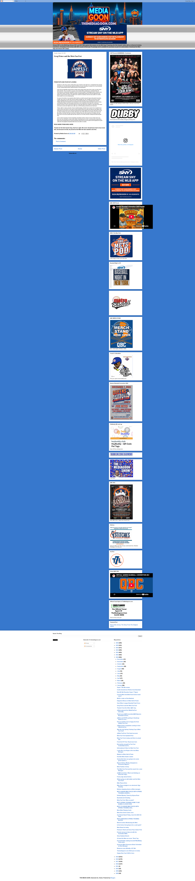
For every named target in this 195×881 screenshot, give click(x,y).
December (120, 659)
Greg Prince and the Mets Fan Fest (127, 705)
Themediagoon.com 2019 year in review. (128, 850)
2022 (117, 652)
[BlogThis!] (83, 133)
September (120, 666)
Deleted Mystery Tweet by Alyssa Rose (128, 795)
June (118, 673)
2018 (117, 859)
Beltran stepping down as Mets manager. (128, 789)
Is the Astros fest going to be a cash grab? (129, 825)
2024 (117, 647)
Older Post (101, 149)
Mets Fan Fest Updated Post (125, 735)
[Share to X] (85, 133)
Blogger (113, 877)
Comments (88, 646)
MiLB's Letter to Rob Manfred (125, 698)
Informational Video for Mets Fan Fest (128, 748)
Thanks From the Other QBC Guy (126, 708)
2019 (117, 856)
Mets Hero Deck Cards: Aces (125, 812)
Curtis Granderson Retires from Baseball (128, 689)
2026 (117, 643)
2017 (117, 861)
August (119, 668)
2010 (117, 868)
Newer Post (58, 149)
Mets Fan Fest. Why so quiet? (125, 800)
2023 (117, 650)
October (119, 664)
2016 (117, 864)
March (119, 680)
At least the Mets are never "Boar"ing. (128, 838)
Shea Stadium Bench (123, 836)
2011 (117, 866)
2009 (117, 871)
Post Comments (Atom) (83, 153)
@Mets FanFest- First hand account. (127, 733)
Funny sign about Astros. (124, 776)
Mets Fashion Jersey (123, 766)
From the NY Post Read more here (127, 742)
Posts (87, 643)
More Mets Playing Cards (124, 810)
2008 (117, 873)
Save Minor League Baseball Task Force (128, 703)
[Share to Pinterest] (88, 133)
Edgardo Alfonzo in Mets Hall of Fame (128, 700)
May (118, 676)
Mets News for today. (123, 827)
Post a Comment (61, 141)
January (119, 685)
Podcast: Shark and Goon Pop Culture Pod (129, 829)
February (120, 683)
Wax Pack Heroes (115, 162)
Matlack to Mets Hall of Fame (125, 754)
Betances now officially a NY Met (126, 848)
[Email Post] (79, 133)
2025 (117, 645)
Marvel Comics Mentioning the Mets (127, 822)
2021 (117, 654)
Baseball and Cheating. (123, 797)
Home (80, 149)
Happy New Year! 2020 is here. (125, 853)
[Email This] (82, 133)
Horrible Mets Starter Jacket (125, 756)
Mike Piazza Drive (122, 783)
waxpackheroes (125, 162)
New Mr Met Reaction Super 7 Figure (127, 692)
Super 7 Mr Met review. (123, 687)
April (118, 678)
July (118, 671)
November (120, 661)
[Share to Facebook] (86, 133)
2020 (117, 657)
